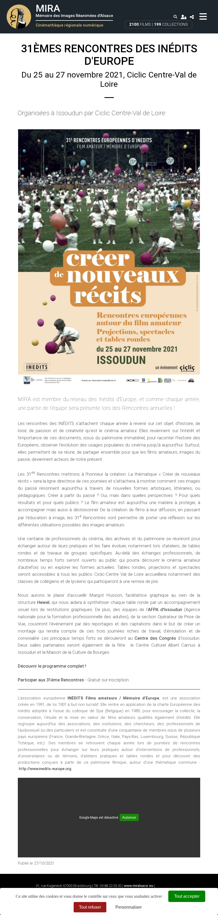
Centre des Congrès (155, 638)
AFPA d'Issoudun (165, 609)
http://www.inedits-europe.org (45, 768)
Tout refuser (90, 907)
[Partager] (192, 16)
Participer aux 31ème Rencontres (51, 679)
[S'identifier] (183, 16)
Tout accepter (186, 896)
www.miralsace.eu (138, 886)
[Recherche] (175, 17)
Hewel (43, 602)
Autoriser (129, 817)
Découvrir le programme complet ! (52, 666)
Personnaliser (128, 907)
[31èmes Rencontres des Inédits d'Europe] (109, 257)
